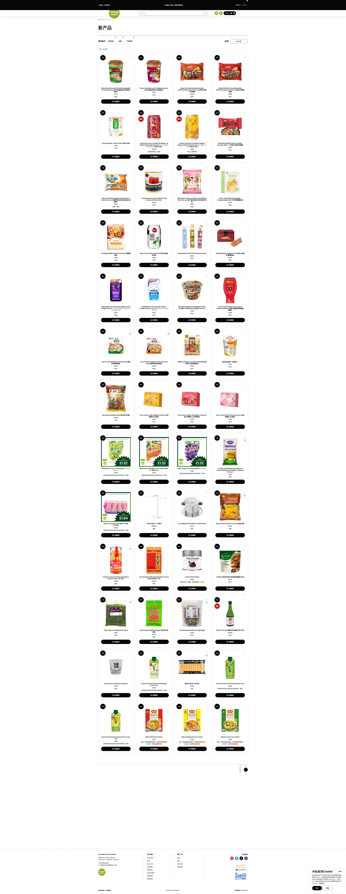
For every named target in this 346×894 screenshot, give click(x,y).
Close (214, 344)
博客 (170, 22)
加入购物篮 (115, 109)
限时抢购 (151, 22)
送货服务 (191, 22)
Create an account (200, 388)
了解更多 (321, 883)
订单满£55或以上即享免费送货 (173, 5)
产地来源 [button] (129, 49)
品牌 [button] (120, 49)
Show (211, 364)
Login (196, 371)
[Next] (246, 778)
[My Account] (233, 14)
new (112, 27)
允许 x (340, 871)
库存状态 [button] (111, 49)
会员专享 (161, 22)
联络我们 (213, 22)
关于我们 (202, 22)
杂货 (116, 15)
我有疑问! (107, 5)
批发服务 (180, 22)
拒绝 (327, 888)
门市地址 (100, 5)
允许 (317, 888)
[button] (245, 5)
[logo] (103, 16)
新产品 (140, 22)
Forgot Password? (195, 378)
